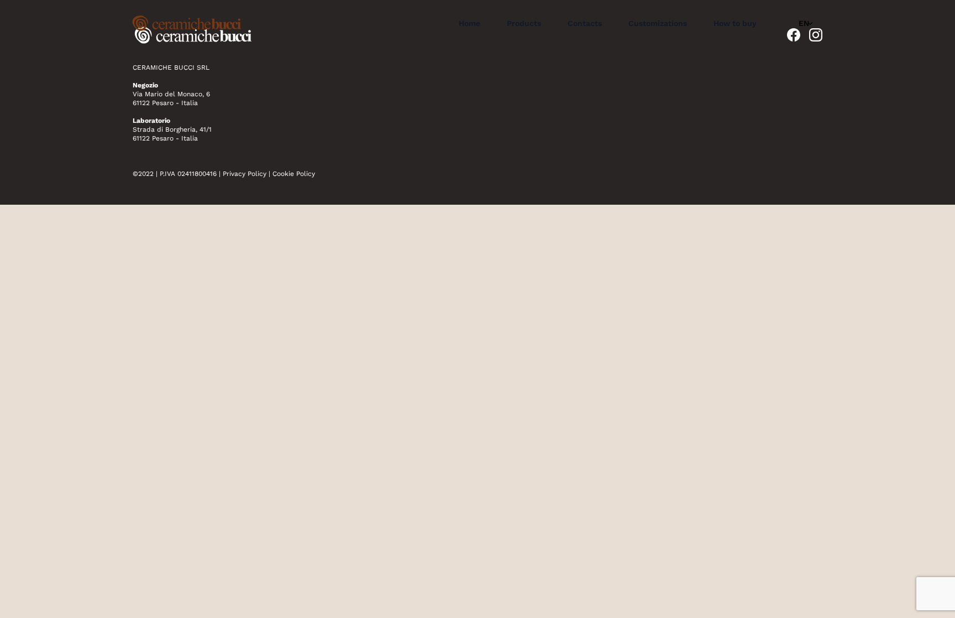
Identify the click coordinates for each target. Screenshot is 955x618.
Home (469, 23)
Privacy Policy (244, 174)
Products (524, 23)
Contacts (585, 23)
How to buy (735, 23)
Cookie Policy (293, 174)
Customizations (657, 23)
